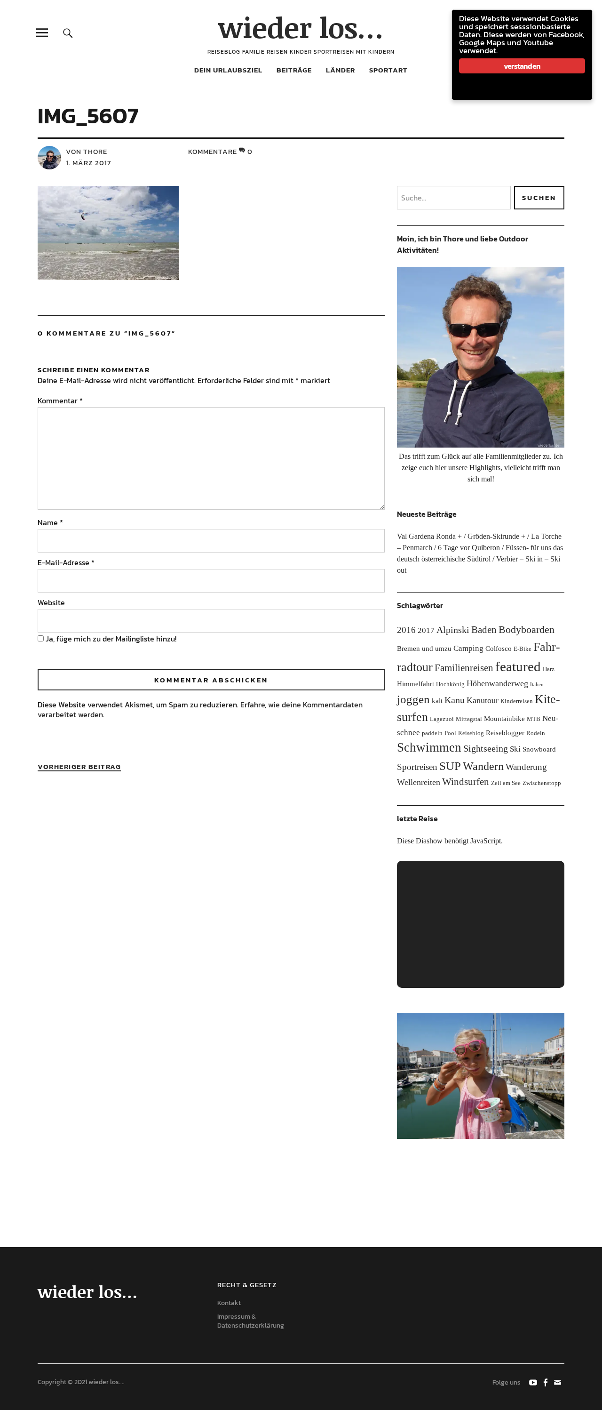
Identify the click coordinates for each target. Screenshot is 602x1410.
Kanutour (483, 700)
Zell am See (506, 782)
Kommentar (60, 400)
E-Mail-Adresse (66, 562)
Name (50, 522)
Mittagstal (469, 718)
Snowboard (539, 749)
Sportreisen (417, 767)
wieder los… (301, 27)
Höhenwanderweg (497, 683)
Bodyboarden (526, 629)
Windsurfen (465, 782)
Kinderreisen (516, 701)
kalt (437, 701)
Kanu (454, 700)
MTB (533, 718)
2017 (426, 630)
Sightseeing (485, 748)
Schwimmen (429, 747)
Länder (340, 69)
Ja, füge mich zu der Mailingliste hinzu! (110, 638)
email (558, 1382)
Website (51, 602)
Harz (548, 669)
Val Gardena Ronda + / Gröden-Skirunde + (461, 536)
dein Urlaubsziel (228, 69)
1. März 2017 (88, 162)
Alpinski (452, 630)
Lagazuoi (442, 718)
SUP (450, 766)
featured (518, 666)
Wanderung (526, 767)
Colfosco (498, 648)
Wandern (483, 766)
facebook (546, 1382)
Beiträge (294, 69)
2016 (406, 630)
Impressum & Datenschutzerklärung (250, 1321)
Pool (450, 733)
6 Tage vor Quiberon (469, 548)
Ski (515, 749)
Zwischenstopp (542, 782)
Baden (484, 630)
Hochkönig (450, 684)
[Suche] (67, 33)
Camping (468, 648)
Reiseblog (471, 733)
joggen (413, 698)
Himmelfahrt (415, 684)
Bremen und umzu (424, 648)
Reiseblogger (505, 733)
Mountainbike (504, 718)
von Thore (86, 151)
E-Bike (522, 648)
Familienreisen (464, 667)
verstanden (522, 66)
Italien (537, 684)
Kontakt (229, 1303)
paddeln (432, 733)
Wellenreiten (418, 782)
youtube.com (534, 1382)
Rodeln (535, 733)
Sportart (388, 69)
